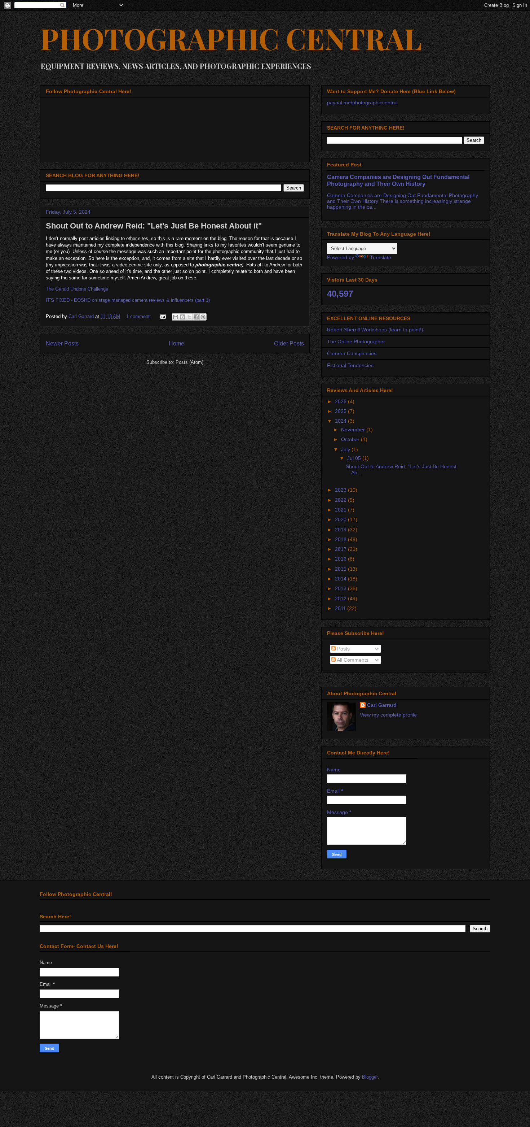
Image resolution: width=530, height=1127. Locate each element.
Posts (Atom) (189, 362)
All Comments (352, 660)
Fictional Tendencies (350, 365)
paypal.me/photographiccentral (362, 102)
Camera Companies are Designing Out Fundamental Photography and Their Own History (398, 180)
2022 (341, 500)
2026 (341, 401)
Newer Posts (62, 343)
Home (176, 343)
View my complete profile (388, 715)
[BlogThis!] (182, 317)
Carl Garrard (382, 705)
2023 (341, 490)
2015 (341, 569)
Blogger (369, 1077)
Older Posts (289, 343)
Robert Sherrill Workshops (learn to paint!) (375, 329)
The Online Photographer (356, 341)
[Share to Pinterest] (203, 317)
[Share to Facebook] (196, 317)
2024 (341, 421)
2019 (341, 529)
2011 (341, 608)
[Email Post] (162, 316)
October (351, 439)
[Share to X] (189, 317)
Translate (380, 257)
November (353, 429)
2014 (341, 579)
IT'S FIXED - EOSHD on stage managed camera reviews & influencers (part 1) (128, 300)
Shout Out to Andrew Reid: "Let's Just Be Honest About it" (154, 225)
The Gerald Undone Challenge (77, 289)
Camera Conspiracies (351, 353)
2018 (341, 539)
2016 (341, 559)
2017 (341, 549)
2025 (341, 411)
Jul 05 (354, 458)
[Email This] (175, 317)
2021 (341, 510)
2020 (341, 519)
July (346, 449)
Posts (343, 649)
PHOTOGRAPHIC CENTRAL (230, 38)
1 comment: (139, 316)
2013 (341, 588)
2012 (341, 598)
